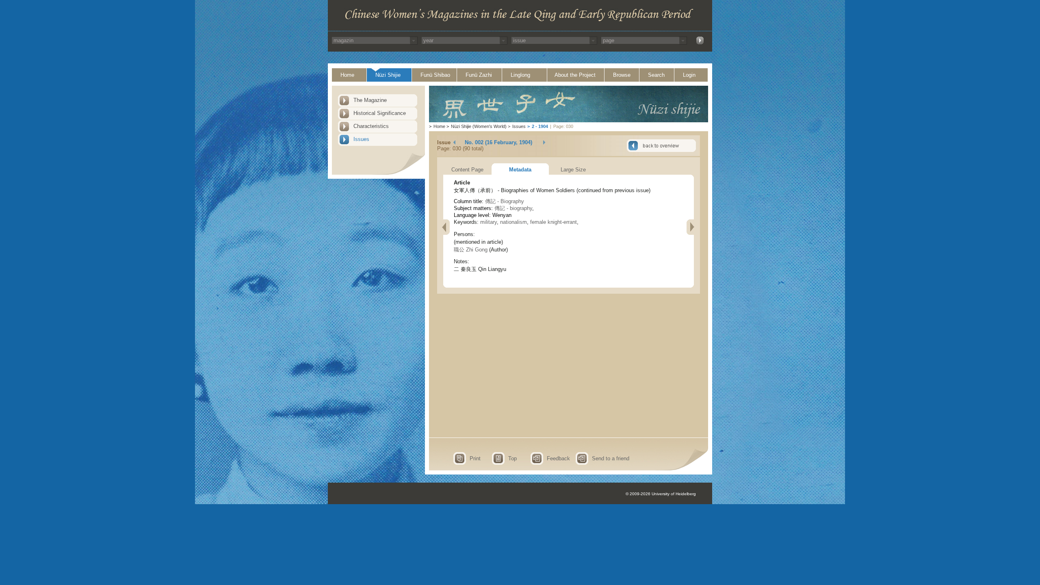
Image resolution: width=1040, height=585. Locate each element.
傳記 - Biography (504, 201)
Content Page (467, 170)
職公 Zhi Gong (471, 250)
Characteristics (371, 126)
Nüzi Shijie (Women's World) (479, 126)
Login (689, 75)
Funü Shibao (435, 75)
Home (347, 75)
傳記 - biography (513, 208)
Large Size (573, 170)
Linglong (520, 75)
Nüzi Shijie (388, 75)
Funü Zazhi (479, 75)
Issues (361, 139)
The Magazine (370, 100)
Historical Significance (379, 113)
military (488, 222)
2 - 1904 (540, 126)
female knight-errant (553, 222)
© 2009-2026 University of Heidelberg (661, 494)
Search (656, 75)
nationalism (513, 222)
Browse (621, 75)
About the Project (575, 75)
